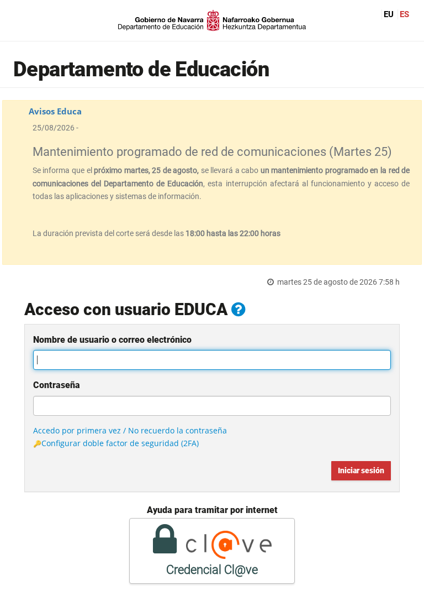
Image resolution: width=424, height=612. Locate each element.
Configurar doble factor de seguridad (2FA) (120, 443)
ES (404, 14)
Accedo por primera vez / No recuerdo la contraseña (130, 430)
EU (389, 14)
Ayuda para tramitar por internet (212, 510)
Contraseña (56, 385)
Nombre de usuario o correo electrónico (112, 339)
